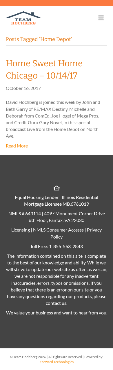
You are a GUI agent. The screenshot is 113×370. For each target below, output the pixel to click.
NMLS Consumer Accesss (58, 229)
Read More (17, 145)
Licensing (20, 229)
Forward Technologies (57, 362)
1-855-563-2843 (66, 246)
